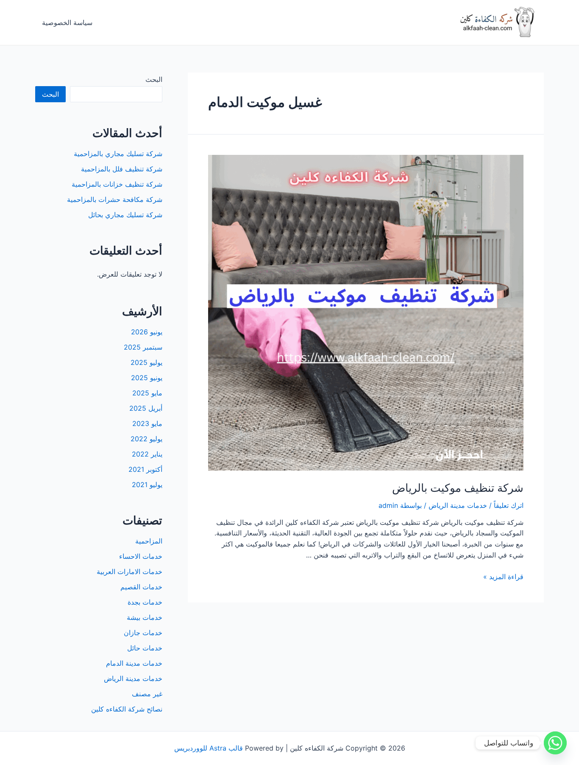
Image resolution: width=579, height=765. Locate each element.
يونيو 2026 (146, 332)
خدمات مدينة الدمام (134, 663)
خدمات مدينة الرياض (458, 505)
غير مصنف (147, 693)
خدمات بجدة (145, 602)
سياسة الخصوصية (67, 22)
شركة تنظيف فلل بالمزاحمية (121, 169)
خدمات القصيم (141, 587)
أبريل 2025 (145, 408)
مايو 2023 (147, 423)
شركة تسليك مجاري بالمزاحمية (118, 153)
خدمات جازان (143, 632)
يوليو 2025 (146, 362)
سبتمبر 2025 (143, 347)
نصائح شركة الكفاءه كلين (126, 709)
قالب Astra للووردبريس (208, 748)
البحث (153, 79)
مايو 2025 (147, 393)
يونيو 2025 (146, 377)
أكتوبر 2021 (145, 469)
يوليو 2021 (147, 484)
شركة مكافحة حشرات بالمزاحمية (114, 199)
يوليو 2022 (146, 438)
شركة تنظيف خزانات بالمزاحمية (117, 184)
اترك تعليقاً (508, 505)
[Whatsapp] (555, 742)
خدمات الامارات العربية (129, 571)
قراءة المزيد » (503, 576)
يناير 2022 (147, 454)
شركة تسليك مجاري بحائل (125, 214)
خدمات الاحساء (140, 556)
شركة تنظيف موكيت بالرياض (457, 487)
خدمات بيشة (144, 617)
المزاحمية (148, 541)
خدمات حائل (144, 648)
